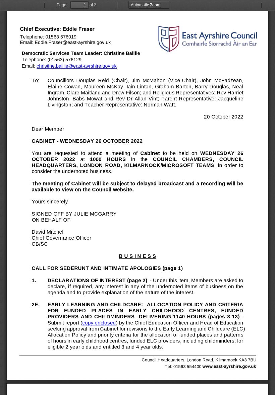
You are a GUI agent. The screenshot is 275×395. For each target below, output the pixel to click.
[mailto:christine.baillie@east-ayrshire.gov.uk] (77, 66)
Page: (62, 5)
